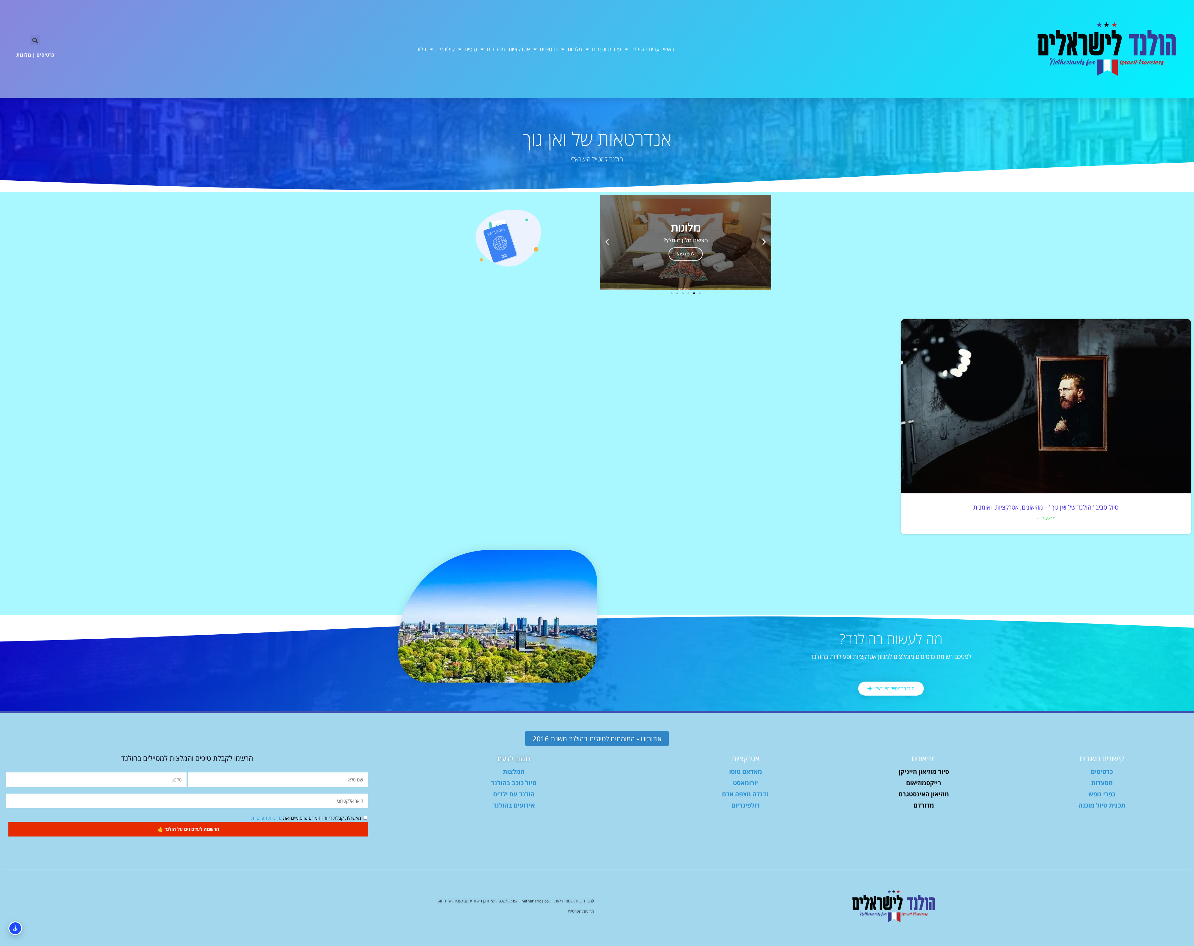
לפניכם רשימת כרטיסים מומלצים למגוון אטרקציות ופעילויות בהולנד (891, 656)
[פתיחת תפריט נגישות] (15, 928)
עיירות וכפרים (606, 49)
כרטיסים (549, 49)
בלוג (421, 49)
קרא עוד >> (1046, 518)
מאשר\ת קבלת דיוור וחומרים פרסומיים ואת (306, 818)
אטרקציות (519, 49)
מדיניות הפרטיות (266, 818)
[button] (35, 40)
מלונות (574, 49)
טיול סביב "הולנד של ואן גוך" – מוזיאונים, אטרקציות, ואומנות (1045, 507)
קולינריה (445, 49)
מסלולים (496, 49)
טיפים (471, 49)
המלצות (514, 771)
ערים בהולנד (645, 49)
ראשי (668, 49)
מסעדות (1102, 783)
